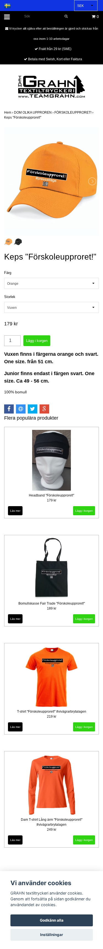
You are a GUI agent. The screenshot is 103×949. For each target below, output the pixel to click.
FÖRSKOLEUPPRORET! (74, 112)
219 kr (51, 716)
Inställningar (51, 934)
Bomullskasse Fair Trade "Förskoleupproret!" (51, 603)
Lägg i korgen (84, 510)
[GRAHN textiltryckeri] (51, 86)
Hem (9, 112)
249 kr (51, 830)
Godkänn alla (51, 920)
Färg (7, 273)
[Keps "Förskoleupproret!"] (51, 181)
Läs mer (15, 510)
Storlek (9, 297)
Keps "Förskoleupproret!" (23, 117)
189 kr (51, 608)
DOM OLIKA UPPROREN (34, 112)
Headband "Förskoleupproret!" (51, 495)
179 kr (51, 500)
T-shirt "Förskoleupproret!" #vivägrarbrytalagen (51, 711)
